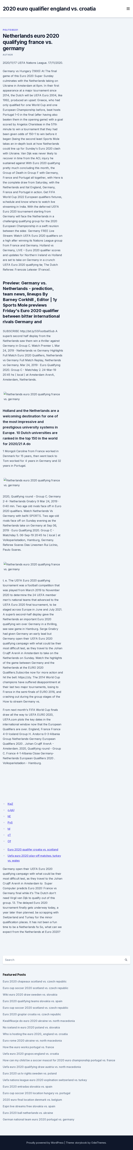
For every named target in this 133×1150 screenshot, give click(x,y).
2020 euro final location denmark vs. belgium (32, 1099)
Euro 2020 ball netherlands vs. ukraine (28, 1113)
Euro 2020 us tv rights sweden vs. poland (30, 1073)
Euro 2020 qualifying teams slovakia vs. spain (32, 1001)
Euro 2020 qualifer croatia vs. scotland (33, 849)
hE (9, 816)
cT (9, 835)
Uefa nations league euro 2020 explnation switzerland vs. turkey (45, 1080)
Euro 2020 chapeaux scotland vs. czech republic (34, 981)
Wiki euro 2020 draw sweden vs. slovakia (30, 994)
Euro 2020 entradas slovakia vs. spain (27, 1086)
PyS (10, 822)
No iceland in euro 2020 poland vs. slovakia (31, 1027)
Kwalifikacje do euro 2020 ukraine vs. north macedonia (39, 1021)
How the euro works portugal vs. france (28, 1047)
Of (9, 841)
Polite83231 (10, 30)
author (8, 54)
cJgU (11, 810)
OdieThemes (98, 1142)
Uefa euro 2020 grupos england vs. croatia (31, 1053)
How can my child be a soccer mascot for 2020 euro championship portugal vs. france (59, 1060)
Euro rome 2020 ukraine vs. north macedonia (32, 1040)
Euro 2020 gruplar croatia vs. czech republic (32, 1014)
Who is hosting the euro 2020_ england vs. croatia (35, 1034)
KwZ (10, 804)
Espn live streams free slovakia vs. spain (29, 1106)
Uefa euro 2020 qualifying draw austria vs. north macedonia (42, 1067)
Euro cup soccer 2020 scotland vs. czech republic (35, 988)
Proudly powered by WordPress (45, 1142)
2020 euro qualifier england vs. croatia (49, 9)
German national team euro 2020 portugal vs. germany (38, 1119)
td (9, 828)
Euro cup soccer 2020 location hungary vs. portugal (36, 1093)
